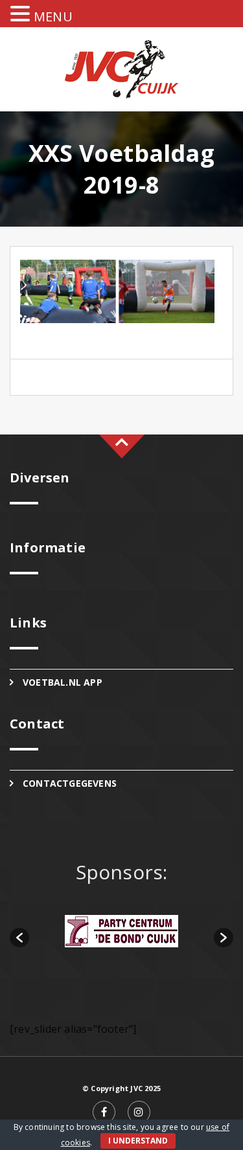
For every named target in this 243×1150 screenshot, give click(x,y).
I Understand (138, 1140)
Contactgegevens (70, 783)
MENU (53, 16)
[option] (121, 931)
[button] (19, 937)
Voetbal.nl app (62, 682)
